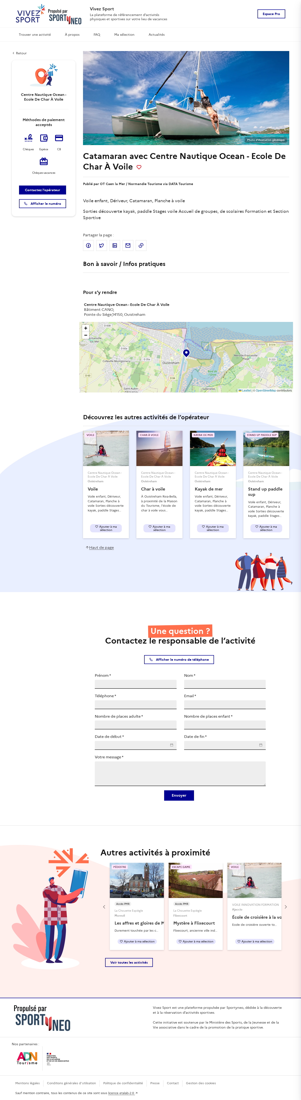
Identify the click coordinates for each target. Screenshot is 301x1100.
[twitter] (101, 245)
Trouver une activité (35, 34)
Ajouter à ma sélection (108, 528)
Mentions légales (27, 1083)
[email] (128, 245)
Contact (173, 1083)
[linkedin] (114, 245)
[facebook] (88, 245)
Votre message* (109, 757)
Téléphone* (105, 696)
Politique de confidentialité (123, 1083)
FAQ (97, 34)
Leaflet (246, 390)
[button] (186, 352)
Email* (190, 696)
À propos (72, 34)
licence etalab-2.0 (121, 1093)
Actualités (157, 34)
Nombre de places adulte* (119, 716)
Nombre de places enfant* (208, 716)
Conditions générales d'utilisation (71, 1083)
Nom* (189, 675)
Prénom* (103, 675)
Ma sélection (124, 34)
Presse (155, 1083)
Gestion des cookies (201, 1083)
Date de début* (109, 736)
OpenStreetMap (266, 390)
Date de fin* (195, 736)
